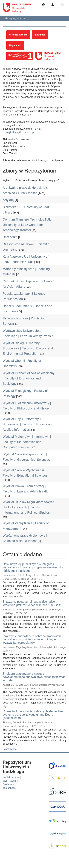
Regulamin (15, 45)
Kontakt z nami (11, 777)
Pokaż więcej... (11, 749)
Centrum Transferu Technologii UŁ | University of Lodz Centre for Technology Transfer (28, 224)
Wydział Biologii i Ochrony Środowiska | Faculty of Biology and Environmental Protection (28, 348)
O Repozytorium (18, 34)
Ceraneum (10, 236)
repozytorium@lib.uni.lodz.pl (18, 132)
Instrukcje (39, 34)
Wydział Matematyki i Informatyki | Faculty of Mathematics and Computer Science (27, 441)
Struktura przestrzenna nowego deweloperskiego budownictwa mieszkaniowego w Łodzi (34, 676)
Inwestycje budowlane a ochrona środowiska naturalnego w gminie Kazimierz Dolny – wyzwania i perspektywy (32, 639)
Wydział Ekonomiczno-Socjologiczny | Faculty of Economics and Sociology (28, 378)
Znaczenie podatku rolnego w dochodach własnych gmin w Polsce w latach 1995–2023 (32, 603)
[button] (43, 4)
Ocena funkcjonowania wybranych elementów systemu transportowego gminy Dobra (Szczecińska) (33, 714)
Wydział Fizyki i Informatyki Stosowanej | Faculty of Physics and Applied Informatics (28, 424)
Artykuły (8, 199)
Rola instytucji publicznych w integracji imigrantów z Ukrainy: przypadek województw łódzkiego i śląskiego (33, 567)
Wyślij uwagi (9, 780)
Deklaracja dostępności (9, 785)
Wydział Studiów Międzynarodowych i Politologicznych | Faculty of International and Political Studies (28, 507)
